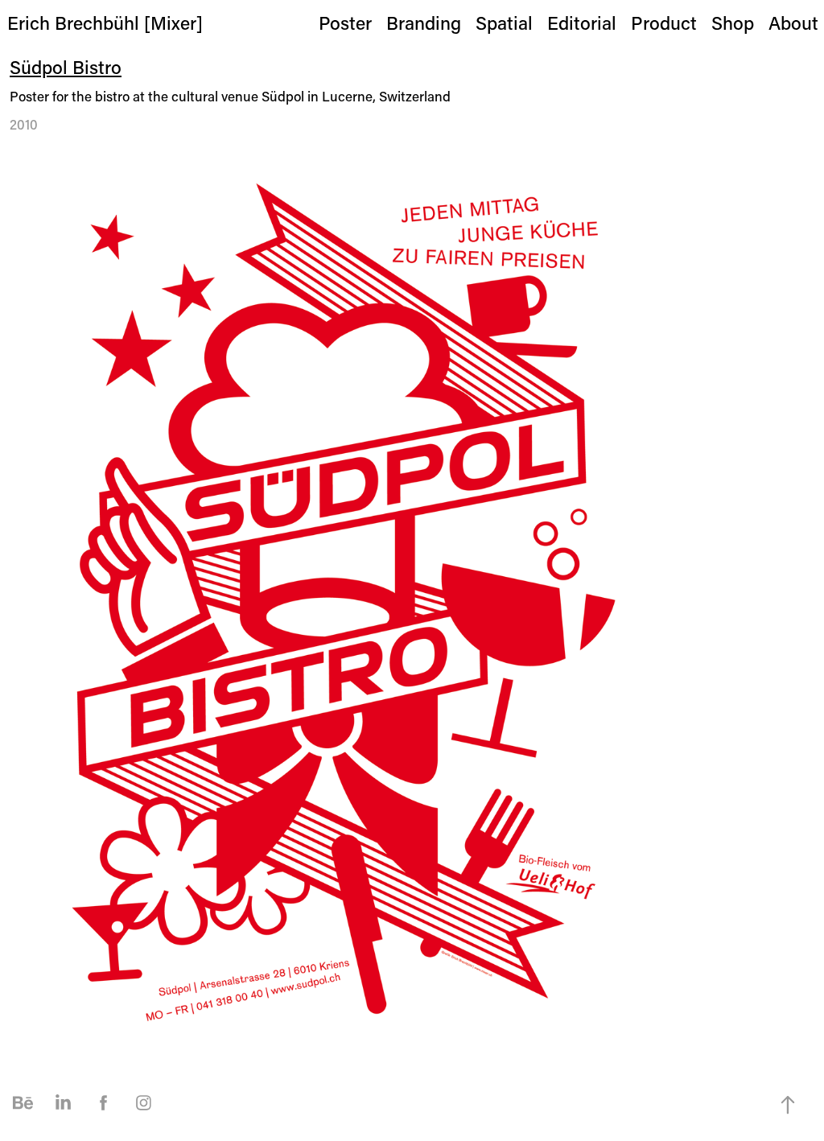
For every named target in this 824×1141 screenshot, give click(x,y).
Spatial (504, 22)
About (793, 22)
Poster (345, 22)
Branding (423, 22)
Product (664, 22)
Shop (732, 22)
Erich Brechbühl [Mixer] (105, 22)
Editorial (581, 22)
